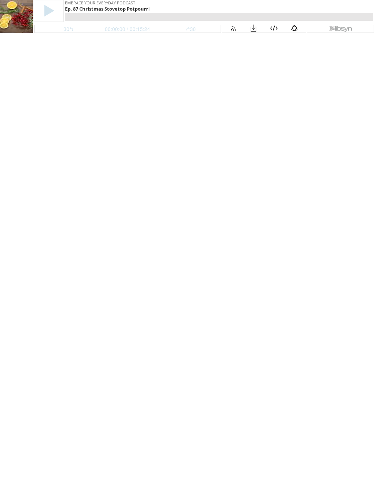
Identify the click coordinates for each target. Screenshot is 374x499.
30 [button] (193, 29)
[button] (48, 10)
